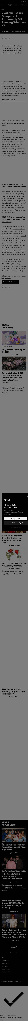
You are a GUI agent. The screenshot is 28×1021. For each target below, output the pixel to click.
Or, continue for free (16, 527)
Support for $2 (15, 519)
